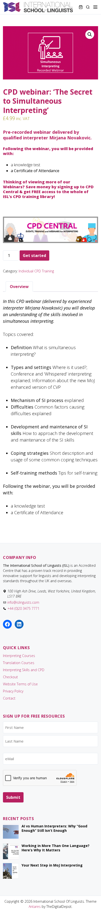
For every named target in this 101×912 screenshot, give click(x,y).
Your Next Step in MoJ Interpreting (52, 865)
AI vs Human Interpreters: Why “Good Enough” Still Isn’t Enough (54, 828)
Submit (13, 797)
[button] (89, 34)
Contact (9, 698)
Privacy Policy (13, 691)
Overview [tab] (19, 286)
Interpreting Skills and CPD (23, 669)
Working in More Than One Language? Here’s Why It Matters (55, 847)
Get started (34, 255)
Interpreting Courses (19, 655)
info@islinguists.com (23, 602)
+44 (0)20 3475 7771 (23, 608)
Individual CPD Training (36, 271)
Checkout (10, 677)
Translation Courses (18, 662)
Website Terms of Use (20, 684)
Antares (35, 906)
